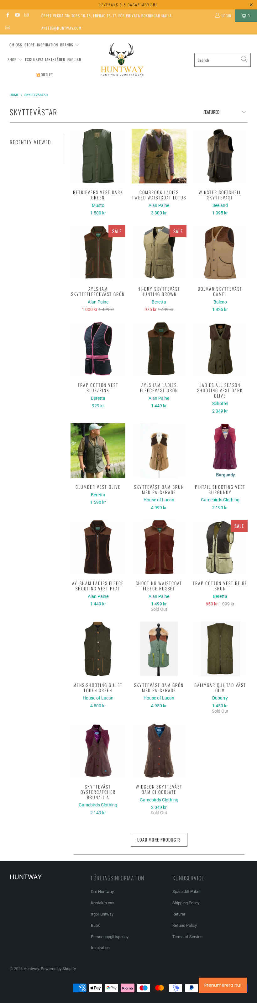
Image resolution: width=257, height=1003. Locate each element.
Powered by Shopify (58, 968)
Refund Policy (184, 925)
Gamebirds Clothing (220, 499)
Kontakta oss (102, 902)
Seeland (220, 205)
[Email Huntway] (7, 28)
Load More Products (159, 839)
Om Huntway (102, 891)
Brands (66, 44)
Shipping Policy (185, 902)
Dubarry (220, 697)
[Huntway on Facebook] (7, 15)
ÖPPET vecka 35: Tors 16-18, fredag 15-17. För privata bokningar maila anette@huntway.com (106, 17)
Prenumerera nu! (222, 985)
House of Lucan (159, 499)
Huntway (31, 968)
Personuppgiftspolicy (109, 936)
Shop (12, 59)
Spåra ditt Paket (186, 891)
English (74, 59)
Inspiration (47, 44)
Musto (98, 205)
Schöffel (220, 403)
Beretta (159, 301)
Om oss (15, 44)
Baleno (220, 301)
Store (29, 44)
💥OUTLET (44, 74)
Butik (95, 925)
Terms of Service (187, 936)
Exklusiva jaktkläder (45, 59)
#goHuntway (102, 914)
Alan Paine (159, 205)
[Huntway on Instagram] (26, 15)
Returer (178, 914)
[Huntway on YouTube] (16, 15)
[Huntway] (121, 60)
